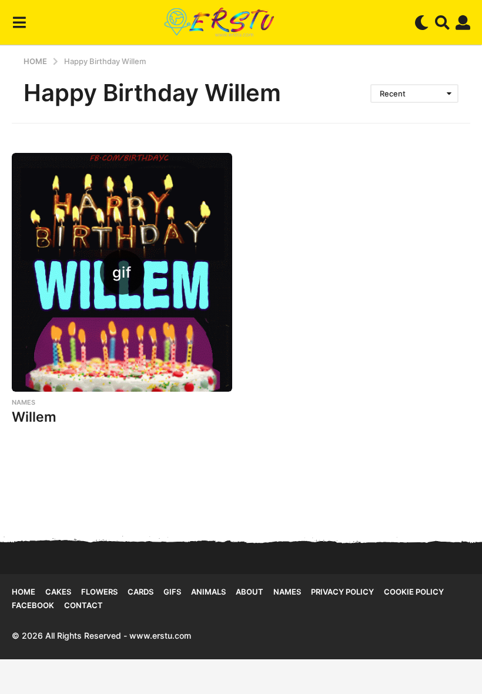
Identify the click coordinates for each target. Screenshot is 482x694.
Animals (208, 591)
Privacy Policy (342, 591)
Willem (34, 417)
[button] (19, 22)
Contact (83, 605)
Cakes (58, 591)
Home (23, 591)
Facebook (33, 605)
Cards (140, 591)
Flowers (99, 591)
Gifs (172, 591)
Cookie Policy (414, 591)
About (249, 591)
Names (23, 402)
